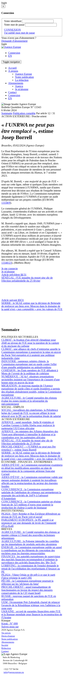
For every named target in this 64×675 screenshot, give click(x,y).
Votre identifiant (12, 21)
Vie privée (6, 633)
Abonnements (7, 642)
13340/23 (6, 262)
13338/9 (5, 202)
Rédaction (6, 648)
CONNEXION (12, 29)
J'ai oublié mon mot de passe (19, 32)
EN (10, 55)
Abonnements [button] (15, 83)
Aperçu (19, 86)
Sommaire (6, 113)
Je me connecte (9, 268)
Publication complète (24, 113)
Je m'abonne (21, 89)
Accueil (12, 67)
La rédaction (22, 80)
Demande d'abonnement (14, 40)
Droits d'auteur (8, 636)
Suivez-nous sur (10, 626)
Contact (12, 92)
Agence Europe (23, 74)
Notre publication (24, 77)
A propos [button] (13, 70)
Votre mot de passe (14, 24)
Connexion (14, 52)
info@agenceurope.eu (14, 672)
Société (4, 645)
